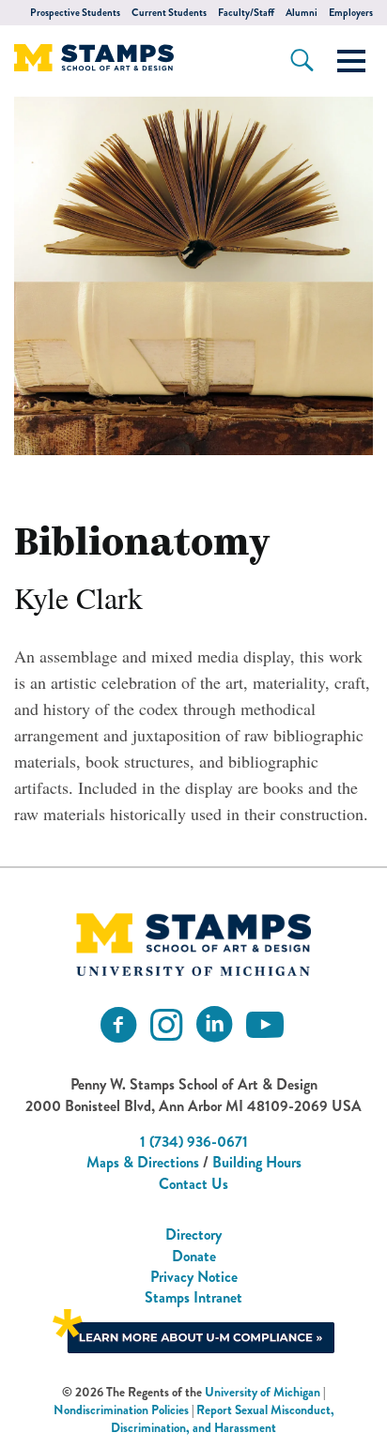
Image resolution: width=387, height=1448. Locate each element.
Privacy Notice (194, 1277)
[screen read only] (351, 61)
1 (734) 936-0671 (194, 1141)
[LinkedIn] (214, 1025)
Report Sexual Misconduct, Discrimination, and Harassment (222, 1419)
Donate (194, 1256)
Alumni (301, 13)
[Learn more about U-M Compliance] (193, 1328)
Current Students (169, 13)
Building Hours (257, 1162)
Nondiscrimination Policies (121, 1410)
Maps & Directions (142, 1162)
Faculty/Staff (246, 13)
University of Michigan (262, 1392)
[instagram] (166, 1025)
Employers (351, 13)
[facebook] (118, 1025)
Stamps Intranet (193, 1297)
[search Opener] (302, 60)
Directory (193, 1234)
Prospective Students (75, 13)
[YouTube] (265, 1025)
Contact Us (193, 1184)
